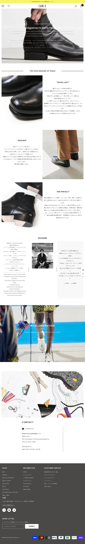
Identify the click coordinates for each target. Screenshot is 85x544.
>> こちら (51, 1)
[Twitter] (14, 510)
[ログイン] (76, 6)
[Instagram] (9, 510)
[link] (22, 100)
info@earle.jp (29, 428)
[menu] (3, 6)
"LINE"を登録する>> (8, 505)
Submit (32, 526)
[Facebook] (4, 510)
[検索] (8, 6)
